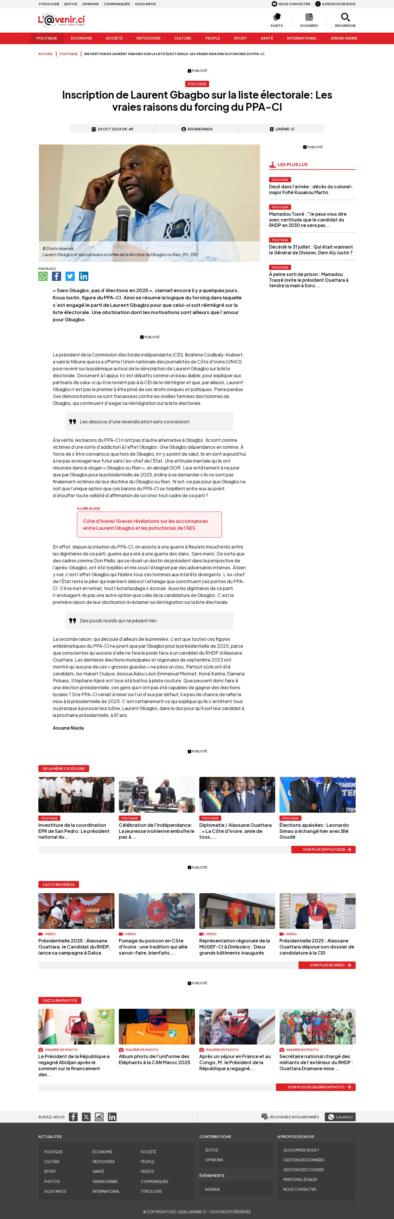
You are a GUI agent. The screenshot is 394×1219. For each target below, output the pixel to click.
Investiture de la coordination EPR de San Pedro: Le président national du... (74, 831)
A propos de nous (339, 4)
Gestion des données (303, 1160)
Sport (240, 38)
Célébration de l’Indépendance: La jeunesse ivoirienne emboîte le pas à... (156, 831)
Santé (267, 38)
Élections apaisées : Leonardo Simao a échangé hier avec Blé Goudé (314, 831)
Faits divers (104, 1162)
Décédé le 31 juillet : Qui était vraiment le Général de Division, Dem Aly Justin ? (311, 249)
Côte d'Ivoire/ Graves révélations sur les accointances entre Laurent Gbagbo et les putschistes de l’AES (145, 524)
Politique (47, 38)
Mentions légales (300, 1179)
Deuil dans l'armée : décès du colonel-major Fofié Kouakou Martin (311, 189)
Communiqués (117, 4)
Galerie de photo (61, 1049)
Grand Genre (105, 1181)
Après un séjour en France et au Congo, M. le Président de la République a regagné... (235, 1062)
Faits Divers (148, 38)
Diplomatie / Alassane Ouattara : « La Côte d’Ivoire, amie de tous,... (235, 831)
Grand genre (344, 38)
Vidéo (50, 934)
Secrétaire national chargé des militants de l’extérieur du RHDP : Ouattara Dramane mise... (316, 1062)
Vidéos (147, 1171)
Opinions (90, 4)
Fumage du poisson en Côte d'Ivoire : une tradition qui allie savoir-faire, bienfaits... (153, 947)
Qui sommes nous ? (301, 1150)
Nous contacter (294, 4)
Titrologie (48, 4)
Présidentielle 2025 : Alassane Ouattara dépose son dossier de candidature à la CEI (316, 947)
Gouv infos (145, 4)
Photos (52, 1181)
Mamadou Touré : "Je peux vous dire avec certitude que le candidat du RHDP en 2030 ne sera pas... (308, 219)
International (302, 38)
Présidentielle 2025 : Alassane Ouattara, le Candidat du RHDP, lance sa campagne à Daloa (74, 947)
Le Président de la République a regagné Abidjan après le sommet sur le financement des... (74, 1065)
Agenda (212, 1189)
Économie (81, 38)
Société (114, 38)
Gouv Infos (55, 1191)
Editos (70, 4)
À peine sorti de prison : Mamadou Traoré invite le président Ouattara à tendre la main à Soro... (308, 279)
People (212, 38)
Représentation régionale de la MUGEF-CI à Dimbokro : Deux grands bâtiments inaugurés (234, 947)
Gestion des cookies (303, 1170)
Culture (182, 38)
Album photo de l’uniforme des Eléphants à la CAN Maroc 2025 (154, 1059)
